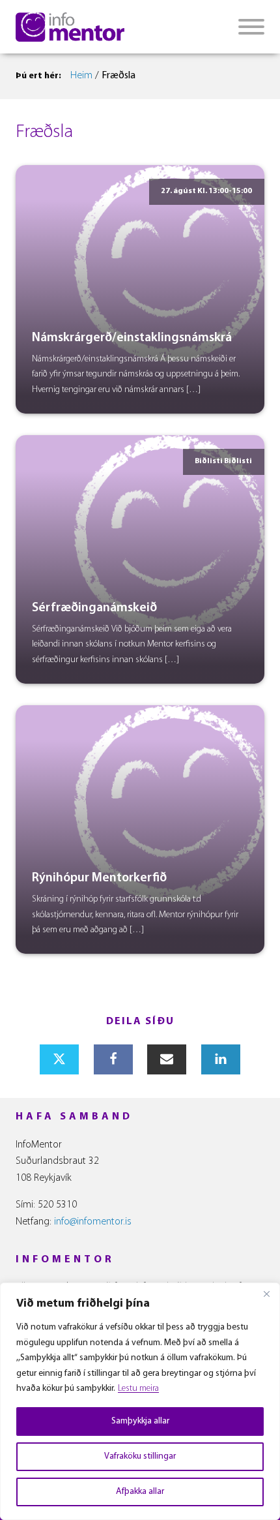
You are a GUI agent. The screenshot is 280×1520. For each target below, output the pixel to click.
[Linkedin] (220, 1059)
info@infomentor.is (93, 1222)
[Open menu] (251, 27)
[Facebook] (113, 1059)
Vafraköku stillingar (140, 1456)
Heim (81, 75)
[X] (59, 1059)
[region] (140, 1401)
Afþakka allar (140, 1492)
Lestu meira (138, 1388)
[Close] (266, 1293)
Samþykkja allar (140, 1421)
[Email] (166, 1059)
